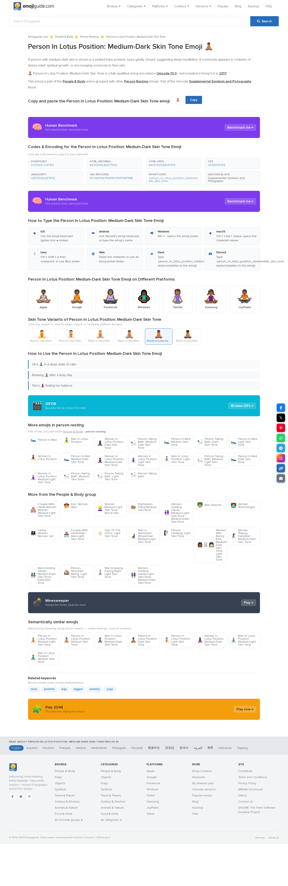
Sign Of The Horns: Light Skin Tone (108, 533)
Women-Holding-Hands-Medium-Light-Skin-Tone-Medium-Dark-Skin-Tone (177, 513)
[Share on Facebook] (281, 407)
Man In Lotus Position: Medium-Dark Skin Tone (109, 640)
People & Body (64, 36)
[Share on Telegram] (281, 448)
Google (152, 777)
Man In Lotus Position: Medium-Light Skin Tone (243, 640)
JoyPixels (153, 807)
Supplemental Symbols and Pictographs (226, 179)
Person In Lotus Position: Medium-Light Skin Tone (43, 640)
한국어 (184, 748)
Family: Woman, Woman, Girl (41, 533)
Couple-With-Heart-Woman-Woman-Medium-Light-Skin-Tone (43, 510)
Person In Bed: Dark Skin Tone (244, 459)
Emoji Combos (202, 771)
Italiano (81, 748)
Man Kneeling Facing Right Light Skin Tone (110, 572)
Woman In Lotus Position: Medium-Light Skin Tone (43, 478)
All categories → (111, 820)
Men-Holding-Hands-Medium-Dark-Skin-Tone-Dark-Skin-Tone (43, 575)
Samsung (153, 801)
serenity (94, 689)
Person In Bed (43, 440)
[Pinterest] (29, 796)
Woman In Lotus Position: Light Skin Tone (144, 460)
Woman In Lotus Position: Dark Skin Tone (110, 443)
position (49, 689)
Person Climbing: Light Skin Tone (177, 533)
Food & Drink (63, 814)
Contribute (245, 771)
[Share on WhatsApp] (281, 438)
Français (65, 748)
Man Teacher (209, 505)
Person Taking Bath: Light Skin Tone (110, 476)
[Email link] (281, 478)
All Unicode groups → (69, 820)
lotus (34, 689)
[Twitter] (20, 796)
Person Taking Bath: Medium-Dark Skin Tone (144, 443)
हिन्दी (210, 748)
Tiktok (150, 814)
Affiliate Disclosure (250, 789)
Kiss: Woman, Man (76, 505)
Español (32, 748)
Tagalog (242, 748)
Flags (58, 777)
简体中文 (154, 748)
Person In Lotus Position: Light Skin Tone (177, 640)
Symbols (60, 789)
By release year (203, 783)
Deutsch (48, 748)
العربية (198, 748)
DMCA (242, 795)
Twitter (151, 795)
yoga (110, 689)
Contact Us (245, 801)
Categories (136, 6)
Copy (194, 100)
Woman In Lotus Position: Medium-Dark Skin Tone (110, 460)
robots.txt (273, 837)
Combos (181, 6)
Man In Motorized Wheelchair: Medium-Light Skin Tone (143, 536)
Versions (203, 6)
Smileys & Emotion (67, 801)
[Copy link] (281, 468)
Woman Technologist (243, 505)
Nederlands (99, 748)
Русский (137, 748)
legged (78, 689)
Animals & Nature (66, 807)
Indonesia (224, 748)
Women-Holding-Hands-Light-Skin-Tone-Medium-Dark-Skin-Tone (143, 575)
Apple (150, 771)
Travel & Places (65, 795)
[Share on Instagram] (281, 458)
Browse (113, 6)
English (16, 748)
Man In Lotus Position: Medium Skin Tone (42, 657)
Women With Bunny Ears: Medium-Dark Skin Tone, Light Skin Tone (211, 544)
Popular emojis (202, 795)
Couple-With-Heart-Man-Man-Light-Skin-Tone (76, 534)
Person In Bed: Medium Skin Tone (177, 442)
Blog (238, 6)
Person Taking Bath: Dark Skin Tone (210, 442)
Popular (223, 6)
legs (64, 689)
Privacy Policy (247, 783)
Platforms (160, 6)
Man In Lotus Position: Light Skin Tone (177, 459)
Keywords (198, 777)
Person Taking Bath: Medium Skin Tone (77, 476)
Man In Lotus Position (76, 440)
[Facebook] (12, 796)
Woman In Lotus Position (43, 457)
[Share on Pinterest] (281, 428)
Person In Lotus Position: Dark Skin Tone (144, 640)
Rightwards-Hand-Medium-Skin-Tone (144, 507)
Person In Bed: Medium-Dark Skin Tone (77, 459)
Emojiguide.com (38, 36)
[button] (55, 163)
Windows (153, 789)
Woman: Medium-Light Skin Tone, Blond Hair (109, 508)
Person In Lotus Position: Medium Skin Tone (77, 640)
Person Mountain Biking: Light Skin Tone (75, 572)
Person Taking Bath (144, 475)
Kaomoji (253, 6)
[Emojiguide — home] (33, 6)
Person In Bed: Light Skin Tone (244, 442)
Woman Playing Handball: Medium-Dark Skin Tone (243, 536)
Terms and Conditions (252, 777)
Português (119, 748)
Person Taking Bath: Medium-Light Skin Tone (210, 460)
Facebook (153, 783)
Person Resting (89, 36)
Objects (60, 783)
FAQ (269, 6)
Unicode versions (204, 789)
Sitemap (260, 837)
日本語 (169, 748)
